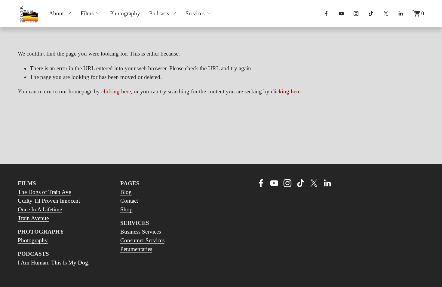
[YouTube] (341, 14)
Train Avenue (33, 218)
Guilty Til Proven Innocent (49, 201)
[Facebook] (326, 14)
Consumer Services (142, 240)
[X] (386, 14)
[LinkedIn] (400, 14)
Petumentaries (136, 249)
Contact (129, 201)
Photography (125, 13)
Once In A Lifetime (40, 209)
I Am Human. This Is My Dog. (54, 262)
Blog (126, 192)
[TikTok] (371, 14)
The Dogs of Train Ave (44, 192)
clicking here (116, 91)
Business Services (140, 231)
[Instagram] (356, 14)
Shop (126, 209)
